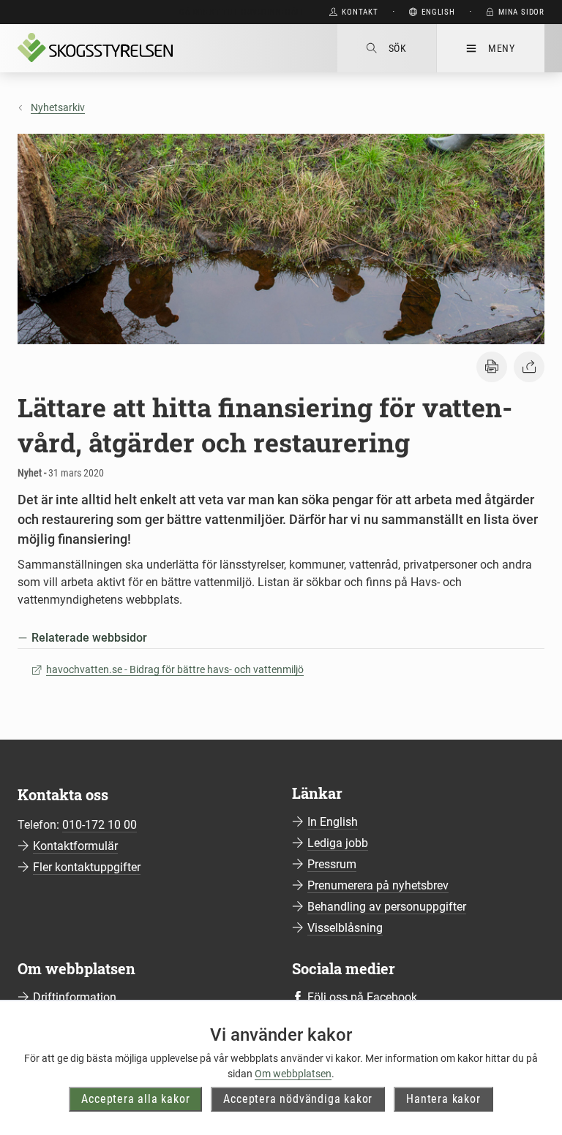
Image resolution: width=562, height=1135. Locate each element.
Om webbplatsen (293, 1073)
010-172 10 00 (99, 825)
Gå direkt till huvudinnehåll (241, 12)
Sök (398, 48)
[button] (491, 367)
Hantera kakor (443, 1099)
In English (332, 822)
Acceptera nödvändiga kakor (297, 1099)
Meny (501, 48)
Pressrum (331, 864)
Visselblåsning (345, 928)
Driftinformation (74, 997)
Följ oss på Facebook (362, 997)
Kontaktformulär (75, 846)
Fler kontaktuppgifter (86, 867)
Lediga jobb (337, 843)
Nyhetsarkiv (58, 107)
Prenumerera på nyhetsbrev (378, 885)
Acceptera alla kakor (135, 1099)
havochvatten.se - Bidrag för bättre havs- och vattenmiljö (175, 669)
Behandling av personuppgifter (386, 907)
